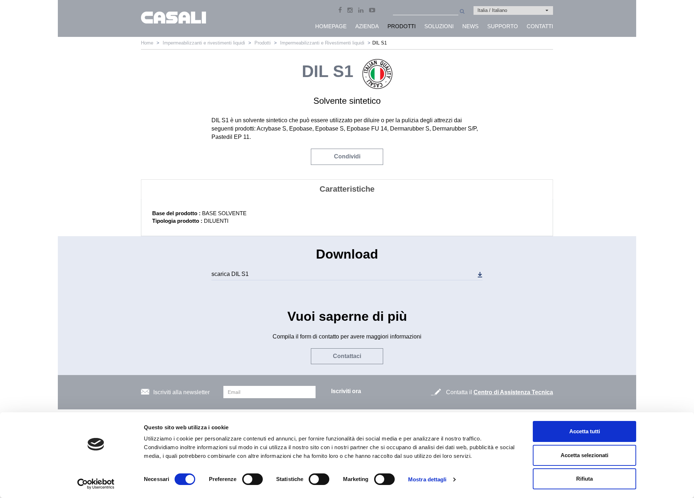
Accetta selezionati (584, 455)
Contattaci (347, 356)
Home (147, 43)
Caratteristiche (347, 188)
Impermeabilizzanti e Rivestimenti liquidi (322, 43)
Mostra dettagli (427, 479)
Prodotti (262, 43)
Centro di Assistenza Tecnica (513, 392)
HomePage (331, 26)
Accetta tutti (584, 431)
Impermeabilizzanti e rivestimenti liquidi (204, 43)
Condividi (347, 156)
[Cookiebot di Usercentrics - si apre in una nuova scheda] (96, 483)
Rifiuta (584, 479)
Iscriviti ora (346, 391)
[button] (513, 10)
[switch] (252, 479)
